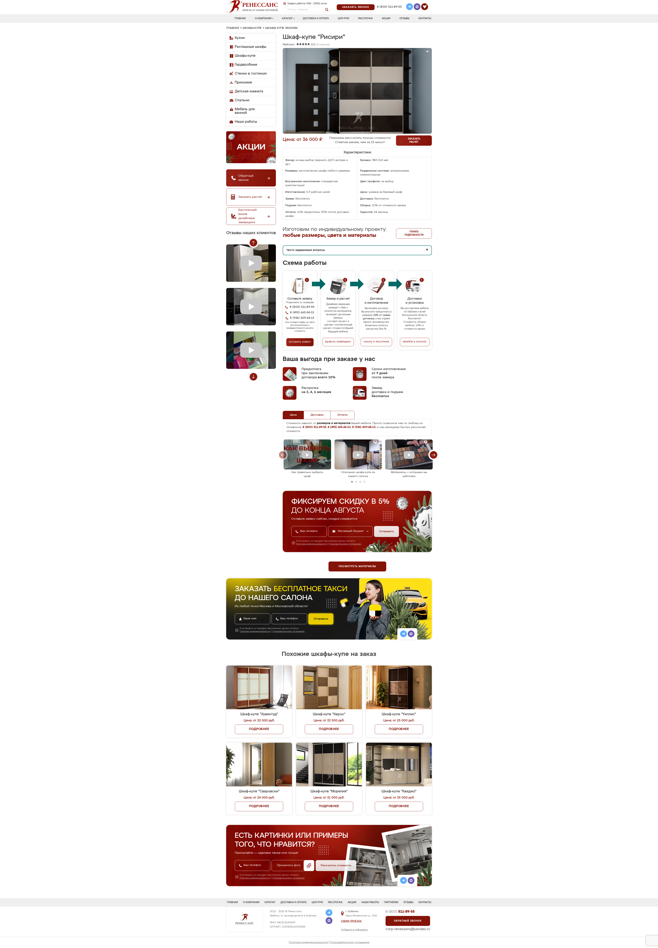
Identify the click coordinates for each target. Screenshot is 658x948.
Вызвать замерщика (338, 342)
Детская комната (249, 91)
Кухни (240, 38)
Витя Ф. (401, 673)
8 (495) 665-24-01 (389, 2)
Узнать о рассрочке (376, 342)
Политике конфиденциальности (311, 544)
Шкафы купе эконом (281, 28)
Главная (240, 18)
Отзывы (404, 18)
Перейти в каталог (415, 342)
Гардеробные (246, 64)
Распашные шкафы (250, 47)
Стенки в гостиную (251, 73)
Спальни (242, 100)
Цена (293, 415)
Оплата (342, 415)
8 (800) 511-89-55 (389, 6)
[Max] (417, 7)
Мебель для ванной (245, 110)
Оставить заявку (300, 342)
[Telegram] (409, 7)
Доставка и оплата (316, 18)
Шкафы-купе (252, 28)
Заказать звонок (355, 7)
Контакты (424, 18)
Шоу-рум (343, 18)
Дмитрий (352, 629)
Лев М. (401, 629)
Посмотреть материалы (357, 566)
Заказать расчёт (414, 140)
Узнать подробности (414, 233)
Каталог (287, 18)
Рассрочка (365, 18)
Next (253, 377)
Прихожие (243, 82)
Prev (253, 243)
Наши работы (246, 121)
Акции (386, 18)
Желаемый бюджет (351, 531)
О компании (263, 18)
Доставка (317, 415)
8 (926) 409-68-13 (389, 11)
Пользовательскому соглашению (345, 544)
